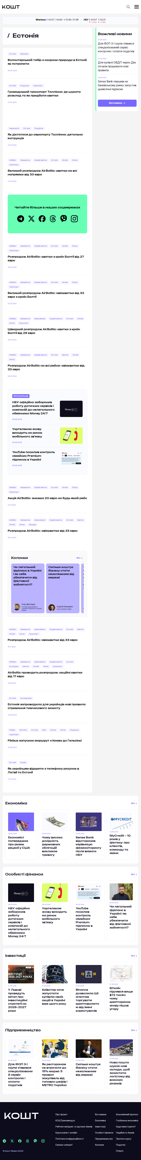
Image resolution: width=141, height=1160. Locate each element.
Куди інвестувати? (126, 1126)
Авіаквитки (25, 160)
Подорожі (24, 86)
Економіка (16, 803)
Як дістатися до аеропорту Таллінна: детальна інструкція (45, 137)
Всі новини (116, 103)
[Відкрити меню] (136, 6)
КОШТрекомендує (65, 1120)
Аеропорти (14, 128)
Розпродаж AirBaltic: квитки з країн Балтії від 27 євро (46, 259)
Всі (78, 558)
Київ (44, 730)
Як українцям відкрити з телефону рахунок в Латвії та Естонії (43, 771)
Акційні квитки (40, 160)
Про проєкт (61, 1114)
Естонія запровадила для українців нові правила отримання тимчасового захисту (47, 706)
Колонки (19, 558)
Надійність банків (125, 1132)
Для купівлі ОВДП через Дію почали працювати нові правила (117, 66)
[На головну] (21, 1115)
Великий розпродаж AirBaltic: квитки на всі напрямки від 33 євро (42, 173)
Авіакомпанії (39, 319)
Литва (74, 160)
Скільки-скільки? (64, 1144)
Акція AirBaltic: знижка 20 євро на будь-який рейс (47, 498)
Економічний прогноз (127, 1114)
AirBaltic (12, 160)
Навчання (24, 54)
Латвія (65, 160)
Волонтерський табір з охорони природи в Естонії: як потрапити (47, 62)
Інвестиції (15, 956)
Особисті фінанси (24, 874)
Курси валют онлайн (66, 1132)
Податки (120, 1144)
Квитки (65, 355)
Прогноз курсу (123, 1138)
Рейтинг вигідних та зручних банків (73, 1126)
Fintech (119, 1150)
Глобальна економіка (127, 1120)
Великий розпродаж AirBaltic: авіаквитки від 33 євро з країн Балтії (46, 295)
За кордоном (26, 698)
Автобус (23, 730)
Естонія (12, 54)
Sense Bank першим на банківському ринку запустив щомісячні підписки (117, 85)
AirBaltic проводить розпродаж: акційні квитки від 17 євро (45, 675)
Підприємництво (23, 1030)
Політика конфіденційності (69, 1138)
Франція (32, 525)
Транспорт (38, 86)
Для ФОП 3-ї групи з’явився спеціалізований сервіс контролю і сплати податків (116, 47)
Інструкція (13, 666)
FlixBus (12, 730)
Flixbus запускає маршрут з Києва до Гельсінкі (45, 741)
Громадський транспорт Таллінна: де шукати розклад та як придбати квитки (44, 94)
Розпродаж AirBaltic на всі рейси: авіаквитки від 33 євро (46, 368)
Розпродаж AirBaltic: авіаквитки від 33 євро (43, 531)
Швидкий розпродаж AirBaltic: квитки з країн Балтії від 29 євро (44, 331)
